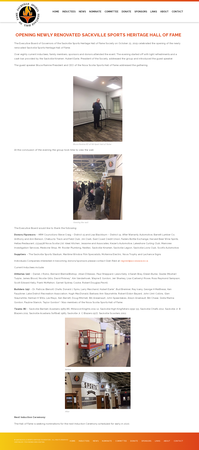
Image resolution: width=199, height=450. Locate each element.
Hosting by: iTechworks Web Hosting (29, 442)
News (95, 441)
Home (72, 441)
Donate (134, 441)
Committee (121, 441)
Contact (178, 441)
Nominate (107, 441)
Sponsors (146, 441)
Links (157, 441)
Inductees (84, 441)
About (167, 441)
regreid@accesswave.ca (134, 261)
